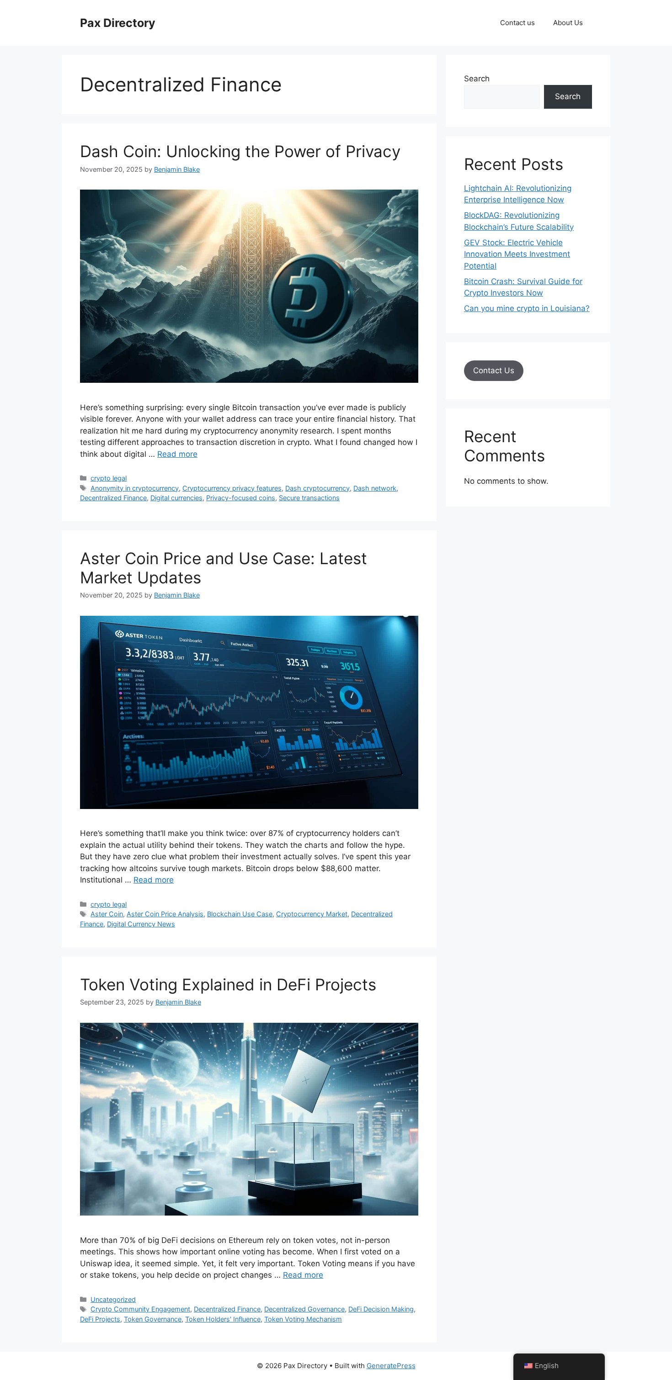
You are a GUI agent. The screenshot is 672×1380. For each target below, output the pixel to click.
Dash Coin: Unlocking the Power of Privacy (240, 151)
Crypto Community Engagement (140, 1309)
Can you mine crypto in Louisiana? (527, 308)
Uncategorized (113, 1299)
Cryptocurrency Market (311, 914)
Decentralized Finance (113, 498)
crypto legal (109, 478)
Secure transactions (309, 498)
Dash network (374, 488)
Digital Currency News (141, 924)
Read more (177, 454)
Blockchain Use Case (239, 914)
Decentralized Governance (304, 1309)
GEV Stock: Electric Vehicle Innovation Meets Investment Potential (517, 254)
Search (477, 78)
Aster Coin (107, 914)
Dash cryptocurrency (317, 488)
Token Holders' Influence (223, 1319)
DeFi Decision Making (381, 1309)
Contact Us (493, 370)
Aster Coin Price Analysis (165, 914)
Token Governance (152, 1319)
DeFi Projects (100, 1319)
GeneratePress (391, 1365)
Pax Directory (117, 23)
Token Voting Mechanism (303, 1319)
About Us (568, 22)
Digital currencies (176, 498)
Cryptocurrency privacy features (232, 488)
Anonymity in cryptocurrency (135, 488)
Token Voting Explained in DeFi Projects (228, 984)
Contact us (517, 22)
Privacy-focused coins (240, 498)
